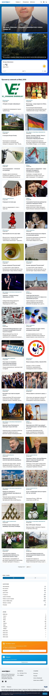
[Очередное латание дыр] (13, 188)
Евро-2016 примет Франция (33, 524)
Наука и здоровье (30, 230)
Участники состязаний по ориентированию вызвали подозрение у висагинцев (9, 363)
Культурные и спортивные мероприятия (35, 132)
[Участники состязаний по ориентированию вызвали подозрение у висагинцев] (13, 348)
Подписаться (24, 662)
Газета (33, 2)
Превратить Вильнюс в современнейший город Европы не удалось (12, 493)
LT (35, 577)
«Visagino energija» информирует (11, 103)
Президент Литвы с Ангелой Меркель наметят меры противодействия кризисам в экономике (36, 460)
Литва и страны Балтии (8, 198)
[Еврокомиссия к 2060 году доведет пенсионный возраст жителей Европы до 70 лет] (36, 412)
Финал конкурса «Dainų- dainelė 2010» (36, 361)
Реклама (35, 675)
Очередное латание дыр (9, 202)
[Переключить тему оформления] (46, 2)
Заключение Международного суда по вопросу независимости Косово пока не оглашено (12, 330)
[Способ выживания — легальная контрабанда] (13, 155)
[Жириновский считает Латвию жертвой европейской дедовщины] (13, 445)
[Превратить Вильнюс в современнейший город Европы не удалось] (13, 478)
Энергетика (5, 165)
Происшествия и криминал (9, 358)
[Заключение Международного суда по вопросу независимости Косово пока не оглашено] (13, 315)
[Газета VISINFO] (44, 2)
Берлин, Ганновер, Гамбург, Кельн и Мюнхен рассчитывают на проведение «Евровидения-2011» (35, 137)
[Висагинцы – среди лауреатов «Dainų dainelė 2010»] (36, 90)
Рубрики (18, 2)
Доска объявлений (37, 678)
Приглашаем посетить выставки (11, 233)
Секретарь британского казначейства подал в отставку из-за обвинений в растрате (36, 297)
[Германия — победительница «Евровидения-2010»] (13, 282)
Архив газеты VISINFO (38, 680)
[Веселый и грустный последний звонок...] (13, 380)
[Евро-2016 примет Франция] (36, 511)
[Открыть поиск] (41, 2)
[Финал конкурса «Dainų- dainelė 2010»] (36, 348)
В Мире (28, 165)
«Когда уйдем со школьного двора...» (36, 393)
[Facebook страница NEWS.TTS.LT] (6, 681)
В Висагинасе (6, 100)
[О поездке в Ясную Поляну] (13, 122)
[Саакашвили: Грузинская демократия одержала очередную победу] (36, 188)
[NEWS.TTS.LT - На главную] (6, 2)
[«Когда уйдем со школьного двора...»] (36, 380)
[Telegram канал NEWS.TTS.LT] (3, 681)
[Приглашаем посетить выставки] (13, 220)
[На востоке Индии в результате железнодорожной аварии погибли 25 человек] (36, 540)
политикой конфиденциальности (20, 694)
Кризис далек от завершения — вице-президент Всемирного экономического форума (36, 170)
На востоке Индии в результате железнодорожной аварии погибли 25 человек (35, 555)
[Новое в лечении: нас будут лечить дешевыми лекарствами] (36, 315)
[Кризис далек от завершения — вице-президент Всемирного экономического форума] (36, 155)
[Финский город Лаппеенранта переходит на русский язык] (13, 412)
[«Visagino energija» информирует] (13, 90)
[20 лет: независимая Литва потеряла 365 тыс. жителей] (36, 478)
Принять (45, 693)
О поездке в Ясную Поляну (10, 135)
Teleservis (9, 686)
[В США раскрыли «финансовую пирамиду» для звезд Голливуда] (13, 511)
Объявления (26, 2)
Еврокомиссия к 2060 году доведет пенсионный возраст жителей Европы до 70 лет (36, 427)
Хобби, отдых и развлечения (9, 521)
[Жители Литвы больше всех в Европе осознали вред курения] (36, 220)
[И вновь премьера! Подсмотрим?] (13, 252)
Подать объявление (24, 650)
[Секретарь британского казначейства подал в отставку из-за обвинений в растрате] (36, 282)
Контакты (35, 673)
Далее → (29, 566)
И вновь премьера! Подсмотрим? (11, 265)
